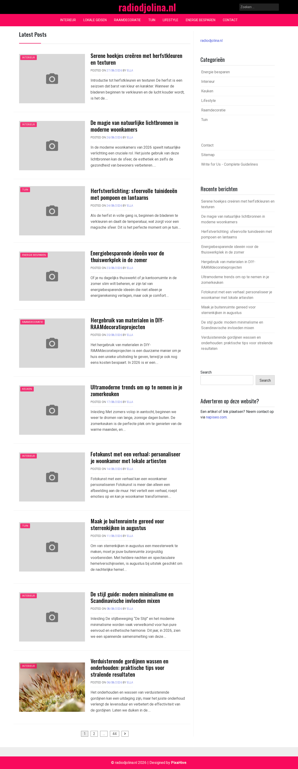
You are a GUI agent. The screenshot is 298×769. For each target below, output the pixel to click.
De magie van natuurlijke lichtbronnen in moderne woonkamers (134, 125)
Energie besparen (200, 20)
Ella (130, 70)
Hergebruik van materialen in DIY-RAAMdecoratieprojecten (127, 323)
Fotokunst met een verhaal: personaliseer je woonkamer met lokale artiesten (135, 457)
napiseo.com (216, 417)
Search (206, 372)
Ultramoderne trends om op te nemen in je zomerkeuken (136, 390)
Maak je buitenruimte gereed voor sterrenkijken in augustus (127, 524)
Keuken (27, 389)
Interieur (68, 20)
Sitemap (208, 155)
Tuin (151, 20)
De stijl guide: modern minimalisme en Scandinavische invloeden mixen (132, 597)
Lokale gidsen (95, 20)
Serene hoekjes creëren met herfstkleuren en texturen (136, 58)
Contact (230, 20)
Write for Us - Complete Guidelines (229, 164)
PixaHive (178, 762)
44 (114, 734)
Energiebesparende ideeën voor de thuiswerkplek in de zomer (127, 256)
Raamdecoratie (127, 20)
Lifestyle (170, 20)
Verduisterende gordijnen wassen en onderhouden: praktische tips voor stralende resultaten (129, 668)
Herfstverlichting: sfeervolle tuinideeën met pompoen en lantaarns (134, 193)
